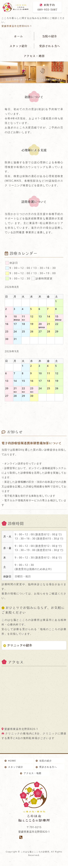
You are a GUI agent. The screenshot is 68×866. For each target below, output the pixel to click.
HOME (12, 760)
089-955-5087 (47, 7)
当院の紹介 (49, 36)
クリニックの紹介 (19, 645)
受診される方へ (49, 46)
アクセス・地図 (34, 56)
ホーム (18, 36)
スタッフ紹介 (18, 46)
